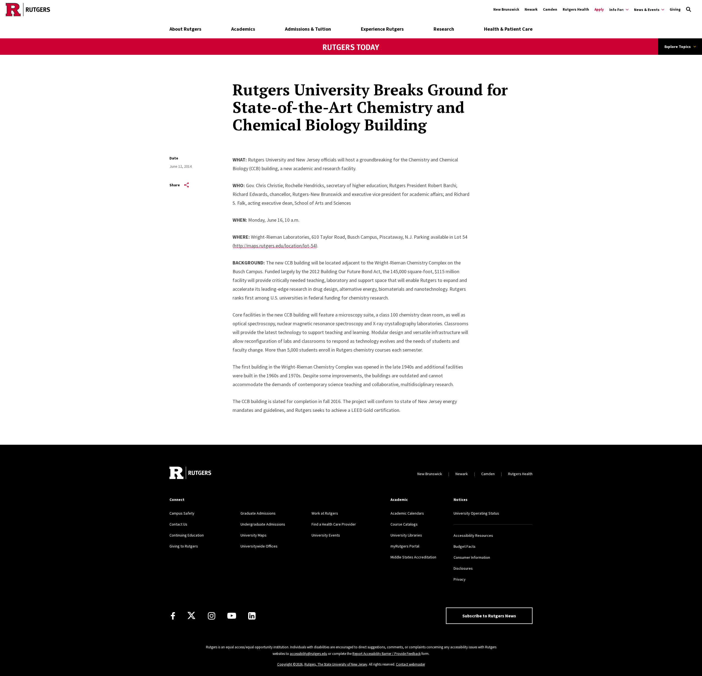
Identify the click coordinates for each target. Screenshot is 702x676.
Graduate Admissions (258, 513)
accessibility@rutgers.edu (308, 653)
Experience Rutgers (382, 29)
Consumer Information (472, 557)
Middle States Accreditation (413, 557)
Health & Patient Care (508, 29)
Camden (550, 9)
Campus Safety (181, 513)
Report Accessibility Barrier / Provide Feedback (386, 653)
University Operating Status (476, 513)
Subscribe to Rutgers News (489, 615)
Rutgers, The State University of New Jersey (335, 664)
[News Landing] (351, 54)
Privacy (460, 579)
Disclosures (463, 568)
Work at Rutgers (325, 513)
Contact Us (178, 524)
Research (444, 29)
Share (174, 184)
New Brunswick (506, 9)
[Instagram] (211, 616)
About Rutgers (185, 29)
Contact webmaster (410, 664)
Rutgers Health (576, 9)
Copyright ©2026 (289, 664)
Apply (599, 9)
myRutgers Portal (404, 546)
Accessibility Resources (473, 535)
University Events (326, 535)
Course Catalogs (404, 524)
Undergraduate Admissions (262, 524)
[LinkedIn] (252, 616)
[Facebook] (173, 616)
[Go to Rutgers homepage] (28, 9)
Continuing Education (186, 535)
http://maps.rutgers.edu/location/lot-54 (275, 246)
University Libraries (406, 535)
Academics (243, 29)
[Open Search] (688, 9)
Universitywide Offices (259, 546)
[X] (191, 615)
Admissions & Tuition (308, 29)
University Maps (253, 535)
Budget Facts (464, 546)
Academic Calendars (407, 513)
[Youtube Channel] (231, 616)
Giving (675, 9)
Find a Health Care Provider (334, 524)
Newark (531, 9)
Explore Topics (677, 46)
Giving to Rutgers (183, 546)
